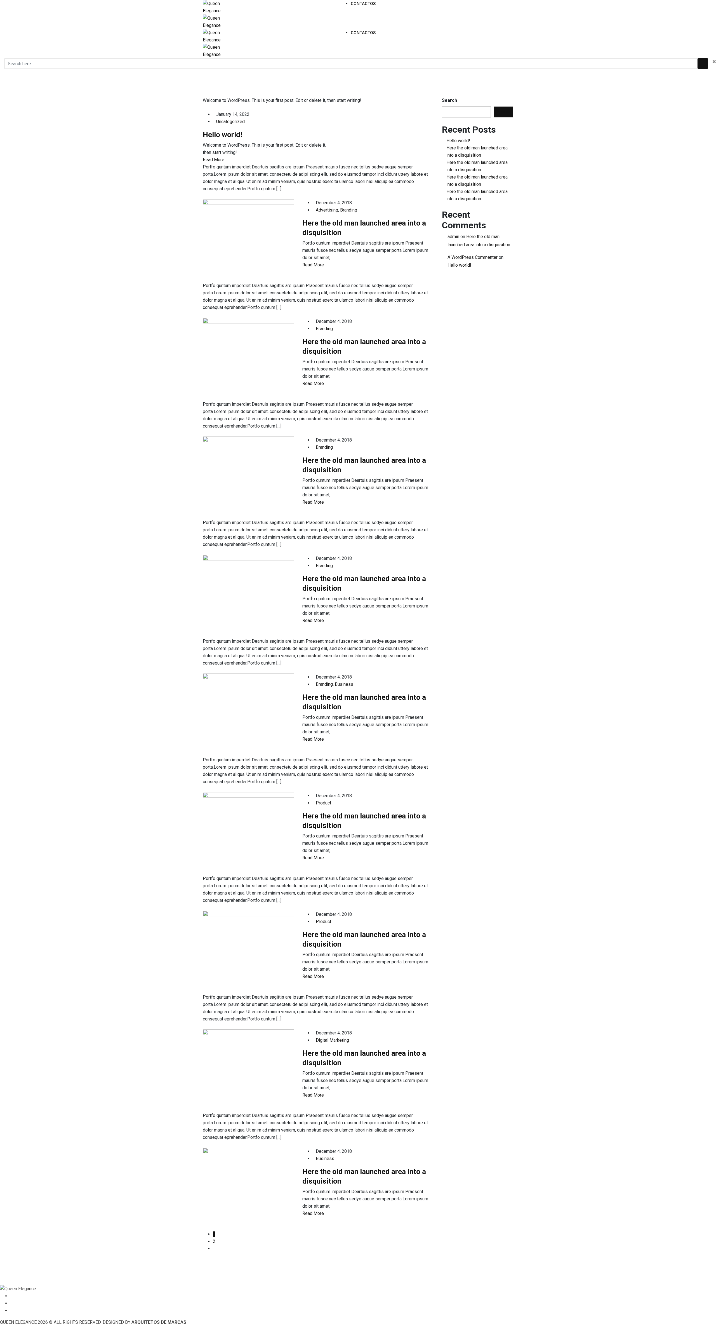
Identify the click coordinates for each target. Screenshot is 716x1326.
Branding (348, 210)
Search (449, 100)
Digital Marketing (332, 1040)
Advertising (327, 210)
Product (323, 803)
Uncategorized (230, 121)
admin (453, 236)
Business (344, 684)
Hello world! (222, 134)
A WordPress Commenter (472, 257)
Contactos (363, 3)
